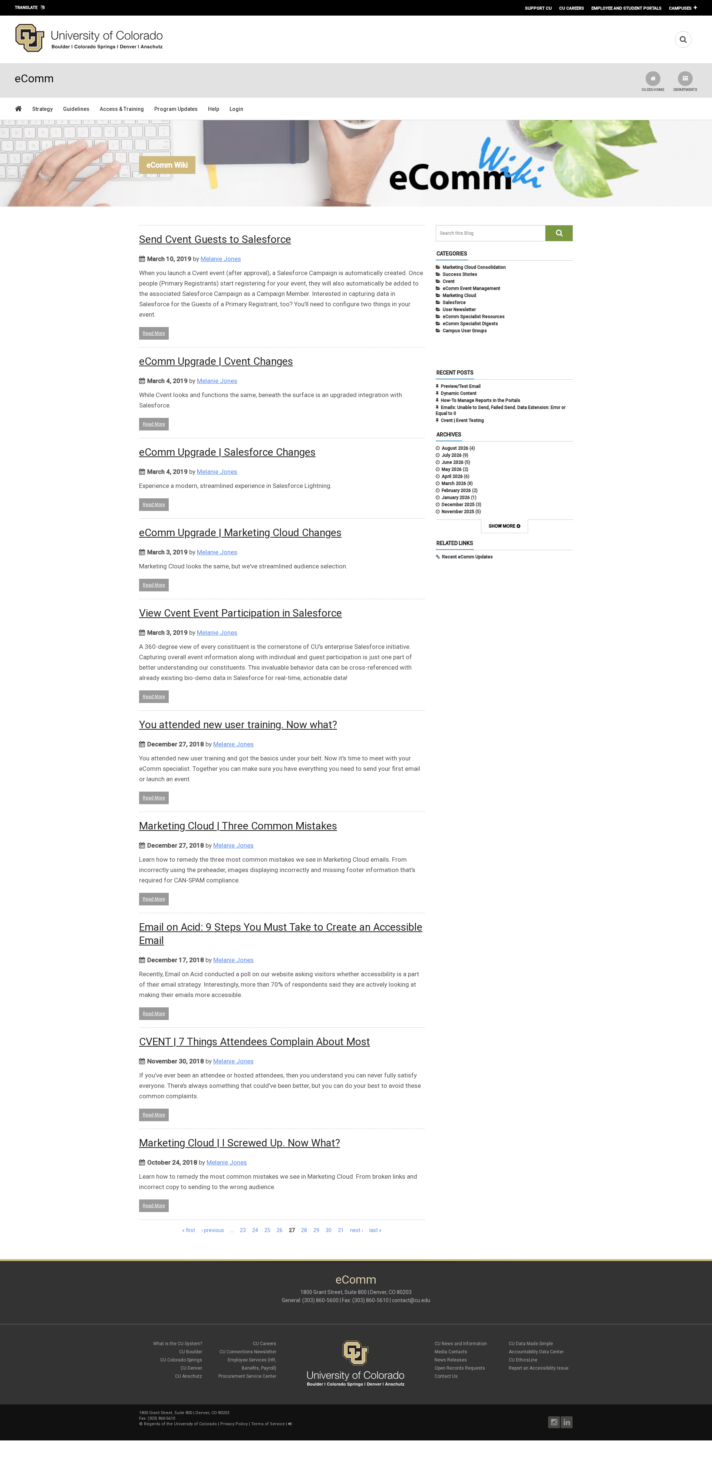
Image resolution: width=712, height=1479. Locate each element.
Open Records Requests (460, 1368)
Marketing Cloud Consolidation (474, 267)
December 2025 (458, 504)
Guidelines (76, 109)
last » (375, 1230)
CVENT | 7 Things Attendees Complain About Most (254, 1042)
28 (304, 1230)
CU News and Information (461, 1343)
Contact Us (446, 1376)
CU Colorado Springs (181, 1360)
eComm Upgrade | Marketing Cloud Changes (240, 532)
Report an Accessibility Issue (538, 1368)
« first (188, 1230)
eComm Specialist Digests (470, 323)
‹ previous (212, 1230)
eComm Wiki (167, 165)
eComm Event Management (471, 288)
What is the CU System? (177, 1343)
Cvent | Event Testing (462, 420)
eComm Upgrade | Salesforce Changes (227, 452)
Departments (685, 90)
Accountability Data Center (536, 1351)
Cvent (449, 281)
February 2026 (456, 490)
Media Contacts (451, 1351)
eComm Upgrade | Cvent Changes (216, 361)
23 (243, 1230)
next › (356, 1230)
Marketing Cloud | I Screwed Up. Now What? (239, 1143)
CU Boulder (190, 1351)
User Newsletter (459, 309)
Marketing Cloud (459, 295)
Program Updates (176, 109)
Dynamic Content (459, 393)
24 (255, 1230)
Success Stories (460, 274)
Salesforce (454, 302)
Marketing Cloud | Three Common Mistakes (238, 826)
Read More (154, 333)
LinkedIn (567, 1422)
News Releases (451, 1360)
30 (329, 1230)
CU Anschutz (188, 1376)
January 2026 (456, 497)
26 (280, 1230)
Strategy (42, 109)
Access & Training (122, 109)
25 (267, 1230)
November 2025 (458, 511)
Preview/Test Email (461, 386)
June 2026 (453, 462)
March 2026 (454, 483)
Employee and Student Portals (626, 8)
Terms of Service (268, 1424)
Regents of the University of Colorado (180, 1424)
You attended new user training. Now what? (238, 725)
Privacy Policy (234, 1424)
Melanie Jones (221, 259)
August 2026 (455, 448)
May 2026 (452, 469)
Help (213, 109)
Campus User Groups (465, 330)
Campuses (680, 8)
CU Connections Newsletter (248, 1351)
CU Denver (191, 1368)
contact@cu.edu (411, 1300)
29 (316, 1230)
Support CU (538, 8)
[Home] (89, 51)
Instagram (554, 1422)
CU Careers (571, 8)
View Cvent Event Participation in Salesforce (240, 613)
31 (341, 1230)
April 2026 (452, 476)
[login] (289, 1424)
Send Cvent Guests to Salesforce (215, 239)
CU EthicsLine (523, 1360)
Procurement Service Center (247, 1376)
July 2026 (452, 455)
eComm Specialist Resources (474, 316)
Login (236, 109)
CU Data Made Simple (531, 1343)
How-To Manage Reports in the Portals (480, 400)
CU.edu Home (653, 90)
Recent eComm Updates (467, 556)
